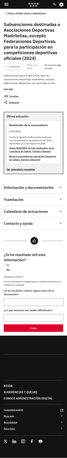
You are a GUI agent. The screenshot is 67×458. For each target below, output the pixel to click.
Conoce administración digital (28, 398)
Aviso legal (9, 428)
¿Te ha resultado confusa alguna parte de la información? (29, 292)
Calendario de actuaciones (26, 211)
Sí (8, 265)
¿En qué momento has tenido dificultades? (28, 310)
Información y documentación (29, 187)
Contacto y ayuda (18, 223)
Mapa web (9, 416)
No (8, 269)
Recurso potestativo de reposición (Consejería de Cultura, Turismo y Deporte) (32, 158)
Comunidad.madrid (13, 409)
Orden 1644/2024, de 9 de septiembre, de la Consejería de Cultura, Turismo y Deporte (31, 150)
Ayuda (8, 386)
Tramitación (14, 199)
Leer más (8, 88)
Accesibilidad (10, 422)
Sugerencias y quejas (20, 392)
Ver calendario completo (21, 169)
